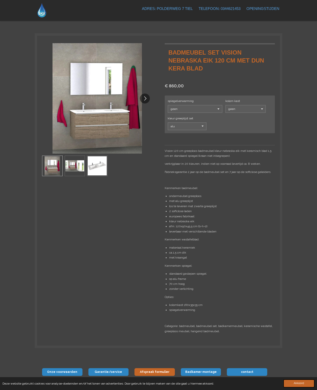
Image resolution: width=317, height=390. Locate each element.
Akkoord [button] (299, 383)
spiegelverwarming (181, 101)
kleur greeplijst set (180, 118)
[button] (52, 166)
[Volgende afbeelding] (145, 98)
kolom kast (232, 101)
